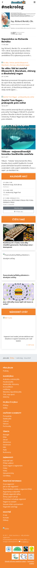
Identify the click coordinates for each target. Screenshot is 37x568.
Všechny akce (18, 208)
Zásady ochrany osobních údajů (15, 561)
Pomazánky (7, 416)
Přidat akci (19, 211)
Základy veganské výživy (12, 494)
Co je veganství (8, 484)
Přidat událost (8, 463)
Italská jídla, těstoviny (11, 384)
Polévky (6, 371)
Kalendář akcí (8, 461)
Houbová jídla (8, 382)
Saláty (5, 408)
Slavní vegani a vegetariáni (12, 466)
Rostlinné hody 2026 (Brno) (12, 185)
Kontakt (6, 518)
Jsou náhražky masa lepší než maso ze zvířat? (18, 303)
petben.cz (25, 541)
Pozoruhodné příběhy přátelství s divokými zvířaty (16, 276)
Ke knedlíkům (8, 387)
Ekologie (6, 435)
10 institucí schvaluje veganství (14, 499)
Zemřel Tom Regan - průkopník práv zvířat (13, 101)
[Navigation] (35, 2)
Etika (5, 437)
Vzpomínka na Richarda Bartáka (14, 40)
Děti (4, 447)
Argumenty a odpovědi (11, 492)
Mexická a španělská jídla (12, 392)
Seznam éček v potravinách (13, 504)
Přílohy (5, 405)
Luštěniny (6, 389)
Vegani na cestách (9, 502)
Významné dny (8, 473)
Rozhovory (7, 452)
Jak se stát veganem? (10, 486)
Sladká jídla (7, 419)
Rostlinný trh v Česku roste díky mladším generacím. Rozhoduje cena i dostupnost (18, 245)
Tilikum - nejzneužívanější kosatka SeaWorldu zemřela (17, 152)
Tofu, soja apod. (9, 394)
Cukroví (6, 421)
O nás (5, 515)
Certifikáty (6, 476)
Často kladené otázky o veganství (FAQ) (17, 489)
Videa (5, 471)
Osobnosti (7, 445)
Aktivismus (7, 442)
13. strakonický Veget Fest (12, 192)
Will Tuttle (31, 345)
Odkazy (5, 520)
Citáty (5, 468)
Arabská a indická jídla (11, 379)
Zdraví (5, 440)
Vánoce (5, 424)
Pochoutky (7, 426)
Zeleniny (6, 397)
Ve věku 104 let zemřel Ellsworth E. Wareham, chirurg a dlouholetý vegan (18, 71)
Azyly (5, 450)
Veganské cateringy (10, 507)
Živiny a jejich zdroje (10, 497)
